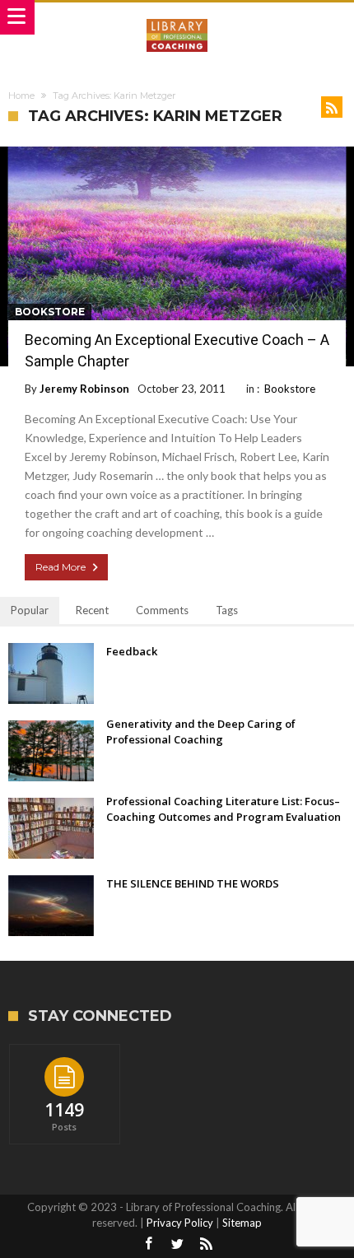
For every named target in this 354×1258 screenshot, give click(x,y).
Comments (162, 610)
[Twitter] (177, 1244)
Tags (227, 610)
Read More (60, 567)
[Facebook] (148, 1244)
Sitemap (242, 1222)
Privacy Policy (180, 1222)
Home (21, 95)
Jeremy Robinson (84, 388)
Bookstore (50, 311)
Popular (30, 610)
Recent (92, 610)
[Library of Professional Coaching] (177, 18)
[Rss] (206, 1244)
